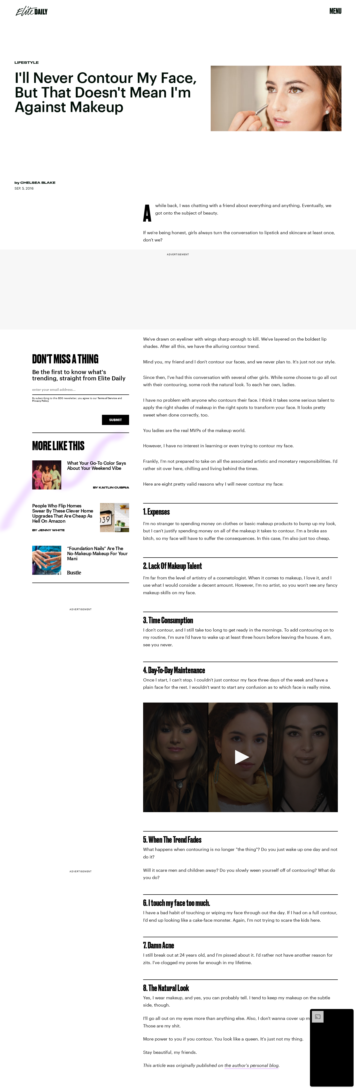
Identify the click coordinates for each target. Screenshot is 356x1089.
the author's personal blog (251, 1065)
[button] (240, 757)
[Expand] (315, 1013)
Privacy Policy (40, 400)
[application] (240, 757)
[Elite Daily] (32, 11)
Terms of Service (107, 398)
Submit (115, 420)
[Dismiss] (348, 1013)
